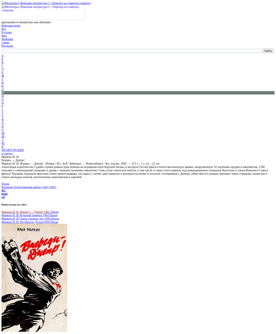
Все (4, 29)
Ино (4, 35)
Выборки (7, 39)
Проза (5, 183)
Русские (7, 32)
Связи (5, 42)
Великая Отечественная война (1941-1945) (29, 187)
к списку (7, 153)
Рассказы (7, 45)
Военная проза (11, 25)
